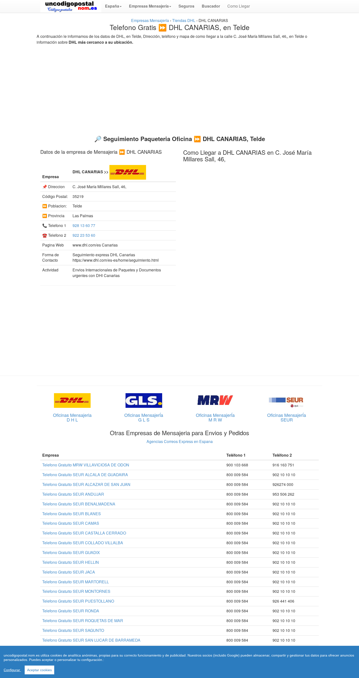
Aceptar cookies (39, 670)
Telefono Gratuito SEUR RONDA (70, 611)
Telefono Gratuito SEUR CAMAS (70, 523)
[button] (113, 6)
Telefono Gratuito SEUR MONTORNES (76, 591)
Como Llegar (238, 6)
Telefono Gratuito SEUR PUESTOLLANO (78, 601)
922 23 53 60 (84, 235)
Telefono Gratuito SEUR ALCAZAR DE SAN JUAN (86, 484)
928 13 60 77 (84, 225)
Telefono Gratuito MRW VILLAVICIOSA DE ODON (85, 465)
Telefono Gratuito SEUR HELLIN (70, 562)
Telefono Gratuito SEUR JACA (68, 572)
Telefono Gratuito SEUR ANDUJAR (73, 494)
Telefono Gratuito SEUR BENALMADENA (78, 504)
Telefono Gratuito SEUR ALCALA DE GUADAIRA (85, 474)
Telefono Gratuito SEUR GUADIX (71, 552)
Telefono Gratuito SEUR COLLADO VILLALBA (82, 542)
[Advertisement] (179, 88)
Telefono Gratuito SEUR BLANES (71, 513)
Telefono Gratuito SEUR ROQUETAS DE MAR (82, 620)
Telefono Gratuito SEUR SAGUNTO (73, 630)
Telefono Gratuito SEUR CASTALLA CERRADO (84, 533)
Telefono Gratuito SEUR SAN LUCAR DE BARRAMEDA (91, 640)
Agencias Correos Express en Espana (180, 441)
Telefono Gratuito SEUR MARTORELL (75, 582)
